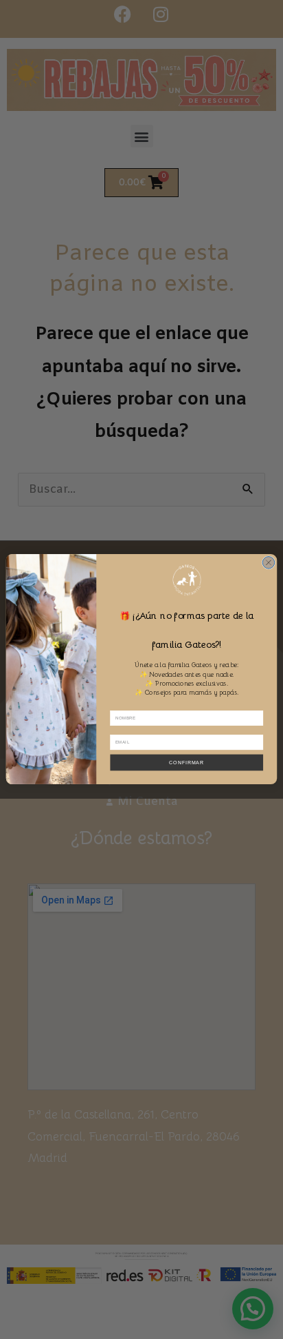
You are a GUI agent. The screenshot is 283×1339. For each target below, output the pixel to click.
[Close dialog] (268, 563)
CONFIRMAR (186, 762)
